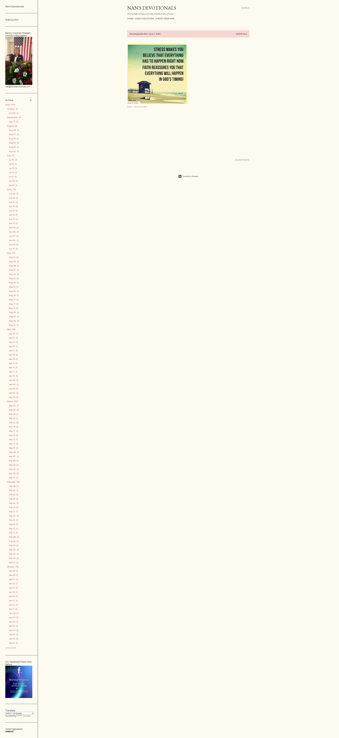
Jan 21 (13, 588)
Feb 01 (13, 562)
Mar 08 (13, 452)
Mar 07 (13, 456)
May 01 (13, 325)
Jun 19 (13, 206)
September (13, 117)
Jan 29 (13, 571)
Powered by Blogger (190, 176)
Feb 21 (13, 511)
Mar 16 (13, 435)
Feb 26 (13, 495)
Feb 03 (13, 554)
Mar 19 (13, 427)
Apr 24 (13, 342)
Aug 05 (13, 138)
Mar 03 (13, 469)
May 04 (14, 321)
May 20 (13, 291)
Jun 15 (13, 215)
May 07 (14, 316)
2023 (9, 105)
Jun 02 (13, 244)
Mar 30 (13, 405)
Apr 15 (13, 363)
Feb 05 (13, 545)
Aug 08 (14, 130)
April (11, 329)
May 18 (13, 295)
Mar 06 (13, 461)
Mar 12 (13, 444)
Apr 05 (13, 389)
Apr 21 (13, 350)
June (11, 189)
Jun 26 (13, 198)
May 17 (13, 300)
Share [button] (129, 107)
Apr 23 (13, 346)
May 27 (13, 270)
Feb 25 (13, 499)
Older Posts (242, 160)
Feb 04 (13, 550)
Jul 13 (12, 168)
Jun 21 (13, 202)
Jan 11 (13, 609)
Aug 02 (13, 151)
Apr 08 (13, 384)
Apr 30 (13, 333)
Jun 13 (13, 223)
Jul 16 (12, 160)
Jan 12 (13, 605)
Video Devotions (144, 18)
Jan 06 (13, 622)
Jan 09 (13, 613)
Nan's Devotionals (151, 8)
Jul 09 (13, 181)
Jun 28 (13, 194)
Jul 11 (12, 177)
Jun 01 (13, 249)
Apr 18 (13, 359)
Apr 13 (13, 367)
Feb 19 (13, 520)
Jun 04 (13, 240)
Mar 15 (13, 439)
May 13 (13, 304)
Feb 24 (13, 503)
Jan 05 (13, 626)
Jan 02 (13, 639)
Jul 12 (12, 172)
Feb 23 (13, 507)
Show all (241, 34)
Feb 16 (13, 524)
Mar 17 (13, 431)
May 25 (13, 278)
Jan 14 (13, 600)
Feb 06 (13, 541)
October (12, 109)
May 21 (13, 287)
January (12, 567)
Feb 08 (13, 537)
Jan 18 (13, 592)
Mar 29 (13, 410)
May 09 (14, 312)
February (13, 482)
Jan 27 (13, 579)
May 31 (13, 257)
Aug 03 (13, 147)
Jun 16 (13, 211)
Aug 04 (13, 143)
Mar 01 (13, 478)
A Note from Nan (165, 18)
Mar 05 (13, 465)
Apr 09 (13, 380)
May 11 (13, 308)
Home (130, 18)
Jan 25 (13, 584)
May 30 (13, 261)
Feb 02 (13, 558)
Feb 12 (13, 528)
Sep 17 (13, 122)
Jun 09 (13, 227)
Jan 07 (13, 617)
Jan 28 (13, 575)
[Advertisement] (157, 132)
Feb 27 (13, 490)
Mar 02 (13, 473)
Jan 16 (13, 596)
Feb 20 (13, 516)
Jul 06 (13, 185)
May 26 (13, 274)
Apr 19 (13, 355)
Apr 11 (13, 372)
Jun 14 (13, 219)
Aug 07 (13, 134)
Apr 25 (13, 338)
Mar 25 (13, 418)
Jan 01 (13, 643)
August (12, 126)
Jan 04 (13, 630)
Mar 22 (13, 422)
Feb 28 (13, 486)
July (10, 155)
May (11, 253)
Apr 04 (13, 393)
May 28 (13, 266)
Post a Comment (140, 107)
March (12, 401)
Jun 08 (13, 232)
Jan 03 (13, 634)
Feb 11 (13, 533)
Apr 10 (13, 376)
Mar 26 (13, 414)
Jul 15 (12, 164)
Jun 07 (13, 236)
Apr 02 (13, 397)
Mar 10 (13, 448)
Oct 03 (13, 113)
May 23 (13, 283)
